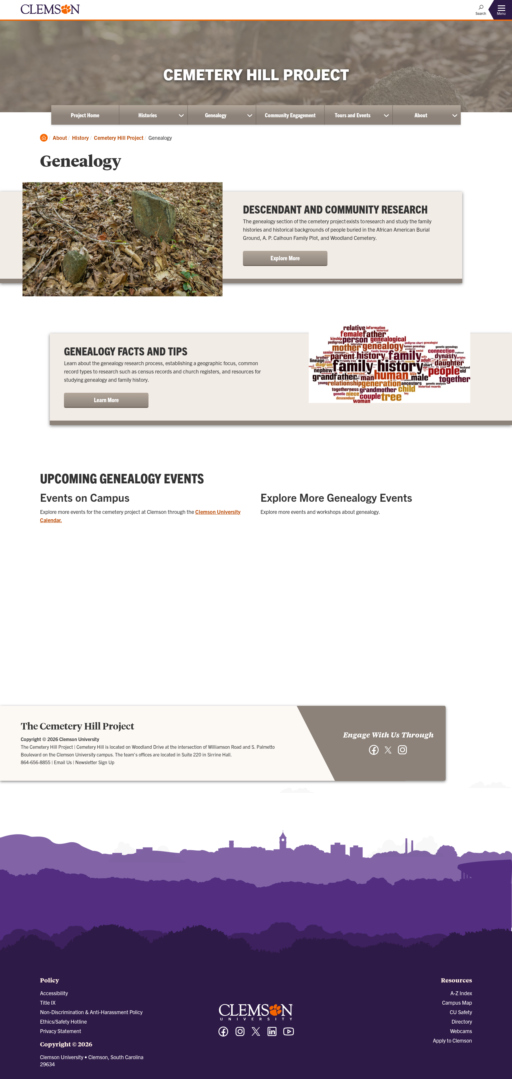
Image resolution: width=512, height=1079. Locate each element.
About (421, 114)
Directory (462, 1021)
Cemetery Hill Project (118, 137)
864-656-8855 (35, 762)
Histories (147, 114)
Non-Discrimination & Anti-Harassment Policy (91, 1012)
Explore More (285, 258)
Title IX (47, 1002)
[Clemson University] (50, 15)
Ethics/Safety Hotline (63, 1021)
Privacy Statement (60, 1030)
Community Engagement (290, 114)
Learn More (106, 399)
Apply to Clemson (452, 1040)
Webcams (461, 1030)
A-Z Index (461, 993)
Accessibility (54, 993)
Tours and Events (352, 114)
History (80, 137)
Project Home (85, 114)
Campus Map (457, 1002)
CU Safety (461, 1012)
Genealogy (215, 114)
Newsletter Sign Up (94, 762)
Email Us (63, 762)
